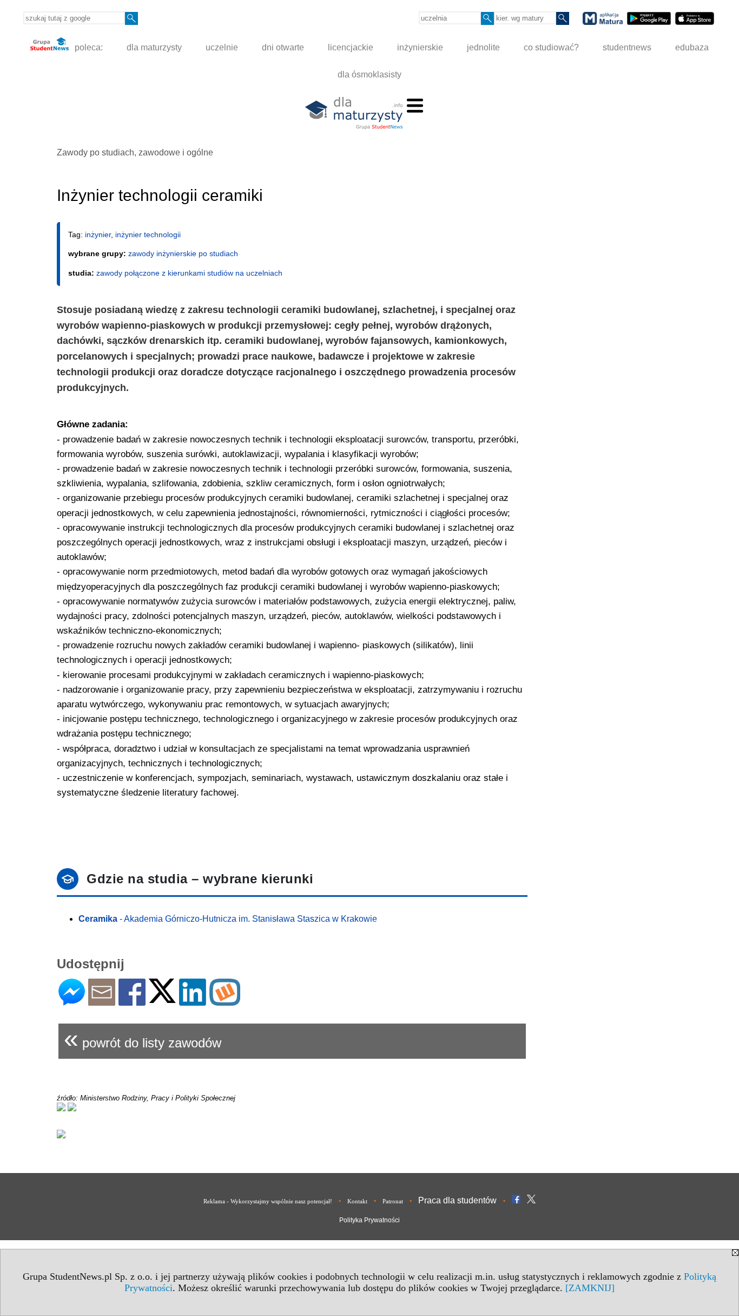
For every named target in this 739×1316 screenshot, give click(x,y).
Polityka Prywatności (369, 1220)
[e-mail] (101, 1001)
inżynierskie (420, 47)
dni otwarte (283, 47)
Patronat (392, 1201)
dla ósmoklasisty (369, 74)
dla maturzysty (154, 47)
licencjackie (350, 47)
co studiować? (551, 47)
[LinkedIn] (192, 1001)
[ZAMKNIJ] (590, 1287)
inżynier (98, 234)
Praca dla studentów (457, 1200)
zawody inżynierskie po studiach (183, 253)
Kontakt (357, 1201)
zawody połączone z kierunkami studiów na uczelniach (189, 273)
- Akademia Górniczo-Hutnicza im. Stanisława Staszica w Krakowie (227, 918)
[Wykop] (224, 1001)
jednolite (483, 47)
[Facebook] (132, 1001)
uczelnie (222, 47)
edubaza (692, 47)
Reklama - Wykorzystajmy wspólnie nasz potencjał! (267, 1201)
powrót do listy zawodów (142, 1038)
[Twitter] (162, 998)
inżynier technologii (148, 234)
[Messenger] (71, 1001)
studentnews (627, 47)
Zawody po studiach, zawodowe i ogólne (135, 152)
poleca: (87, 47)
